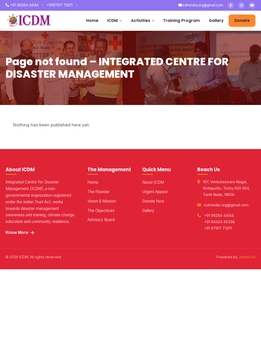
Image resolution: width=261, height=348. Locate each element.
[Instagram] (241, 5)
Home (92, 20)
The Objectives (100, 210)
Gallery (216, 20)
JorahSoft (247, 257)
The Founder (98, 191)
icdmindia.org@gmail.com (202, 5)
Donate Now (153, 201)
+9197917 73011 (59, 5)
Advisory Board (101, 219)
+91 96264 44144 (23, 5)
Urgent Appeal (154, 191)
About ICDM (153, 182)
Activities (140, 20)
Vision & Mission (101, 201)
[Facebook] (230, 5)
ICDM (112, 20)
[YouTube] (252, 5)
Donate (242, 20)
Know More (17, 232)
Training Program (181, 20)
